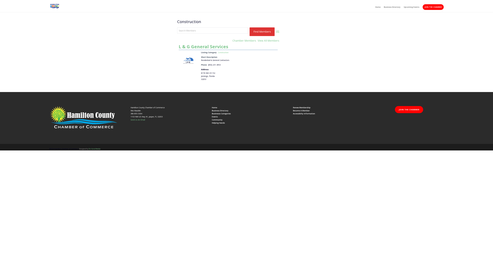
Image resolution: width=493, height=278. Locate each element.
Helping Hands (218, 123)
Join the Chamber (433, 7)
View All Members (268, 40)
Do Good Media (94, 149)
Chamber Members (244, 40)
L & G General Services (203, 47)
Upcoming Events (411, 7)
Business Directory (392, 7)
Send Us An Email (138, 120)
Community (217, 120)
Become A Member (301, 110)
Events (215, 116)
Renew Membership (301, 107)
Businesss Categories (221, 113)
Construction (223, 52)
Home (378, 7)
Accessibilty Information (304, 113)
